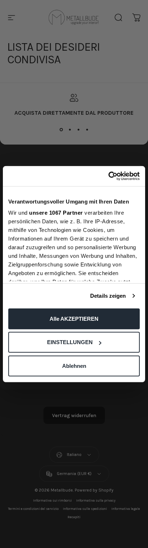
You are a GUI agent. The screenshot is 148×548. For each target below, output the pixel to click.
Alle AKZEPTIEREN (74, 318)
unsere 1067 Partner (56, 213)
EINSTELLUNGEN (70, 342)
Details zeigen (108, 296)
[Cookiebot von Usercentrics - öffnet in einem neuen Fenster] (108, 176)
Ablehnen (74, 365)
